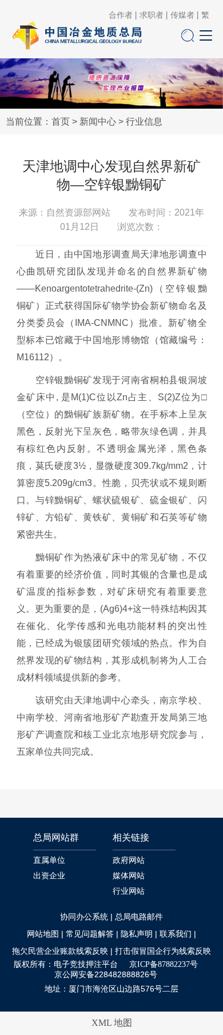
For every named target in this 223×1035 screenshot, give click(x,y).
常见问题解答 (90, 934)
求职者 (152, 15)
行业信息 (144, 121)
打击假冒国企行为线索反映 (163, 951)
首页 (60, 121)
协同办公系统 (84, 917)
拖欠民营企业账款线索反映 (60, 951)
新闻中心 (97, 121)
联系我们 (176, 934)
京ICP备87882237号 (163, 964)
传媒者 (182, 15)
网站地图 (43, 934)
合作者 (121, 15)
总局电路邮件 (139, 917)
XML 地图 (111, 1023)
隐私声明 (137, 934)
